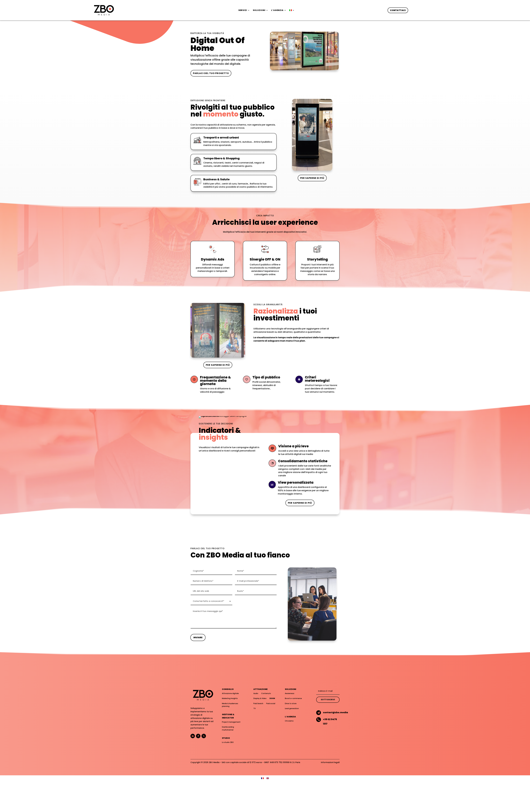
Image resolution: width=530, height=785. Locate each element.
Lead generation (292, 708)
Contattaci (398, 10)
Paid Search (258, 703)
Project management (231, 722)
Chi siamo (289, 721)
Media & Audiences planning (230, 704)
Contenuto (266, 693)
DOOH (272, 698)
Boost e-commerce (293, 698)
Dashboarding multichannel (228, 728)
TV (254, 708)
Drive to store (290, 703)
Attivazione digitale (230, 693)
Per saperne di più (312, 178)
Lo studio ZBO (228, 742)
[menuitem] (292, 10)
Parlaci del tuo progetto (211, 73)
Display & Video (260, 698)
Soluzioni (259, 10)
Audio (255, 693)
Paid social (270, 703)
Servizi (242, 10)
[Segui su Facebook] (198, 736)
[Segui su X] (204, 736)
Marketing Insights (230, 698)
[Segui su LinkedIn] (192, 736)
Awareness (289, 693)
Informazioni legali (330, 762)
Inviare (197, 637)
